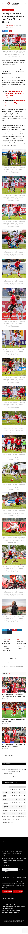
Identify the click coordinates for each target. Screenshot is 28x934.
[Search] (25, 3)
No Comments (10, 27)
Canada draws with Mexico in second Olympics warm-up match (14, 103)
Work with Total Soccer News (9, 904)
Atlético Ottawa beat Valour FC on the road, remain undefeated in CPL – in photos (21, 645)
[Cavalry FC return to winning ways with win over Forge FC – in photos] (14, 42)
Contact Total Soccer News (8, 903)
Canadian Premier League (8, 10)
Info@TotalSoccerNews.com (12, 912)
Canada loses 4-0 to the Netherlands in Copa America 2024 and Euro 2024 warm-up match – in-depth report (6, 646)
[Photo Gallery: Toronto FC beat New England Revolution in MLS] (14, 710)
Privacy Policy (5, 865)
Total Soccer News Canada (13, 910)
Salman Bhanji (10, 25)
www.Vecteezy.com (14, 923)
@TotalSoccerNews (8, 908)
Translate (7, 871)
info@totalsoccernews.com (9, 855)
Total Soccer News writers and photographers (13, 906)
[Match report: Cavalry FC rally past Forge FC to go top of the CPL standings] (14, 735)
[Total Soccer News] (14, 3)
